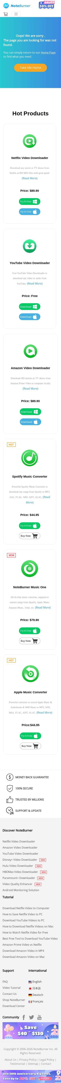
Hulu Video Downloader (18, 866)
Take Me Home (30, 68)
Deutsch (37, 995)
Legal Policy (46, 1060)
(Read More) (29, 178)
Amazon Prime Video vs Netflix (22, 945)
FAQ (5, 982)
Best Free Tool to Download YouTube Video (30, 938)
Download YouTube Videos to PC (23, 920)
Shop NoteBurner (14, 1000)
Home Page (48, 52)
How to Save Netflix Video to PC (23, 914)
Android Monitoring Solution (21, 890)
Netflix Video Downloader (19, 841)
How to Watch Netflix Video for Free (25, 932)
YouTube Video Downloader (20, 853)
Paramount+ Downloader (19, 878)
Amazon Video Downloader (20, 847)
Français (37, 1001)
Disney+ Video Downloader (20, 860)
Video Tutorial (12, 988)
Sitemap (33, 1064)
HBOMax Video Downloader (21, 872)
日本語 (36, 988)
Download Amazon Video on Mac (24, 957)
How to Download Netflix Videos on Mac (28, 926)
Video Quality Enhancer (18, 884)
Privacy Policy (28, 1060)
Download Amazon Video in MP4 (23, 951)
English (37, 982)
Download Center (14, 1006)
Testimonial (17, 1064)
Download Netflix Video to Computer (26, 908)
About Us (10, 1060)
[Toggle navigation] (16, 14)
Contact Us (10, 994)
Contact (46, 1064)
